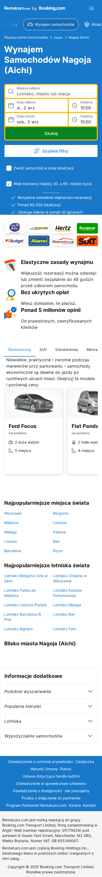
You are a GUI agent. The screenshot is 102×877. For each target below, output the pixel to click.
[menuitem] (51, 24)
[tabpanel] (51, 420)
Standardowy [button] (66, 349)
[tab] (19, 349)
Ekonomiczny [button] (19, 349)
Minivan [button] (93, 349)
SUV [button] (43, 349)
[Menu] (91, 8)
